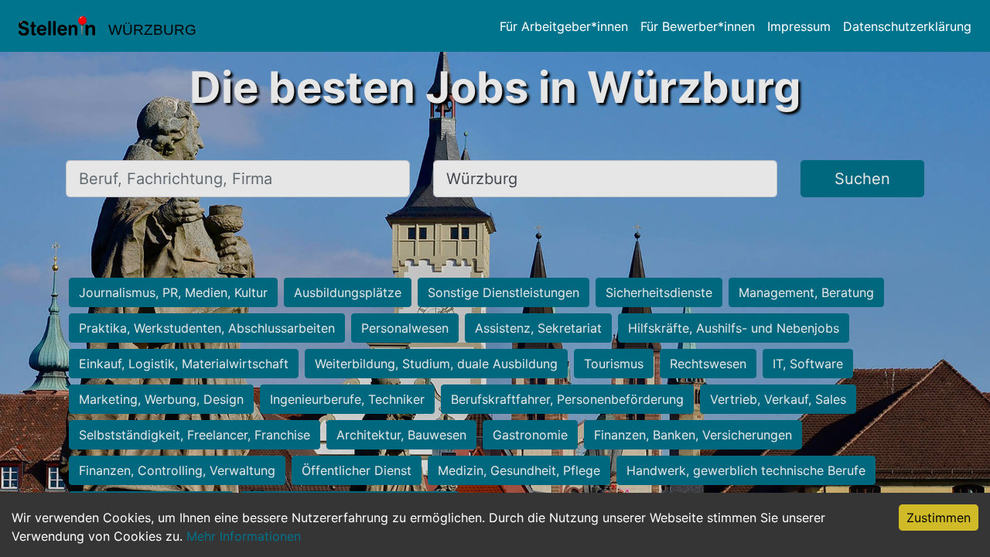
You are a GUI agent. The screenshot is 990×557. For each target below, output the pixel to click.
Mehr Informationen (243, 536)
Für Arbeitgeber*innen (564, 26)
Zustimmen (938, 517)
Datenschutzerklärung (907, 26)
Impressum (799, 26)
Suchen (862, 178)
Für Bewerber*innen (697, 26)
